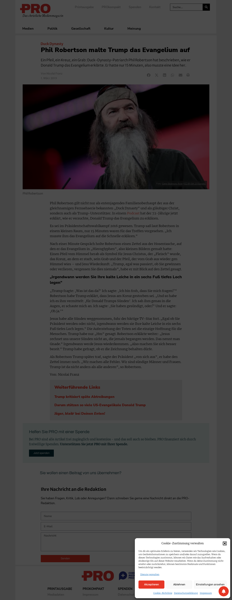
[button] (225, 543)
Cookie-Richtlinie (162, 593)
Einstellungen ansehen (210, 584)
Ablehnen (179, 584)
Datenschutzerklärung (186, 593)
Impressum (206, 593)
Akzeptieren (151, 584)
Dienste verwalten (149, 574)
